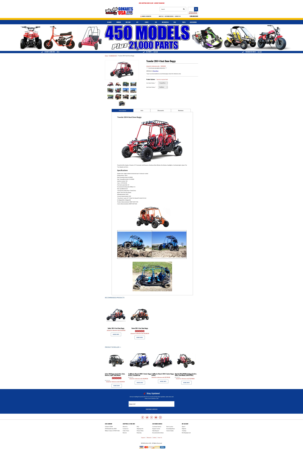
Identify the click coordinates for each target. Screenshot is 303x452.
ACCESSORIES (193, 22)
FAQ (138, 426)
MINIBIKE (119, 22)
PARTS (184, 22)
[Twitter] (147, 417)
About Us (161, 16)
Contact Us (178, 16)
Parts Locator (169, 426)
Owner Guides (170, 430)
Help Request (155, 430)
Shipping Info (140, 428)
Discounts (160, 110)
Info (142, 110)
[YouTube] (155, 417)
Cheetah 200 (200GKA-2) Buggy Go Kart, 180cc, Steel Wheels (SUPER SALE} (186, 374)
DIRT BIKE (128, 22)
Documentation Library (158, 432)
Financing (139, 432)
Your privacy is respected (151, 409)
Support (143, 437)
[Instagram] (160, 417)
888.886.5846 (194, 16)
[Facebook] (142, 417)
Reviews (180, 110)
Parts (58, 52)
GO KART (109, 22)
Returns (125, 432)
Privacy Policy (140, 430)
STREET (147, 22)
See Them (260, 52)
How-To (160, 437)
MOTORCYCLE (165, 22)
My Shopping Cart (186, 432)
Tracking (184, 430)
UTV (156, 22)
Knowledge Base (170, 428)
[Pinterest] (151, 417)
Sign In (143, 16)
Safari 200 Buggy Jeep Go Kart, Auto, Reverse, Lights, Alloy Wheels (115, 374)
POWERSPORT (113, 55)
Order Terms (126, 430)
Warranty (149, 437)
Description (122, 110)
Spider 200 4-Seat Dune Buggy (116, 328)
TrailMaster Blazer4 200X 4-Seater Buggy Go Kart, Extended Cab (139, 374)
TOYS (174, 22)
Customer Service (169, 16)
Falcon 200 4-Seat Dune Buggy (139, 328)
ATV (137, 22)
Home (106, 55)
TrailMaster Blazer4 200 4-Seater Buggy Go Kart (163, 374)
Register (148, 16)
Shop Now (155, 52)
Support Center (156, 428)
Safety (154, 437)
